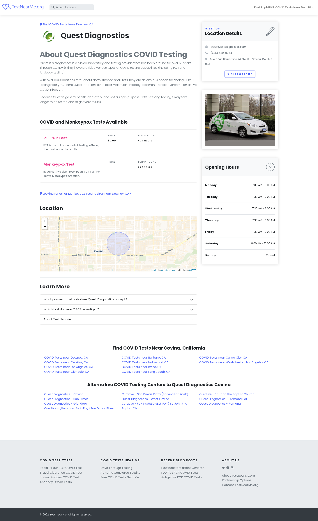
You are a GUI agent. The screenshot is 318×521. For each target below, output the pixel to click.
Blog (311, 7)
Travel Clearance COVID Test (61, 473)
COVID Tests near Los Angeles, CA (68, 367)
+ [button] (45, 221)
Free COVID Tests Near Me (119, 477)
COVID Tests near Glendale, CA (66, 372)
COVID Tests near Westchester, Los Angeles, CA (233, 362)
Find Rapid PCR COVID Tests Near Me (279, 7)
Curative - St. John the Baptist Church (226, 394)
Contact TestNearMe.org (240, 485)
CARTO (192, 270)
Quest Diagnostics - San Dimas (66, 399)
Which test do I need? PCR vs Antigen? (71, 309)
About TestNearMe (57, 319)
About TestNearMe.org (238, 475)
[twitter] (223, 468)
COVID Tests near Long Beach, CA (146, 372)
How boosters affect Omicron (182, 468)
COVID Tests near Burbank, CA (144, 357)
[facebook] (227, 468)
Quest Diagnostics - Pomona (220, 403)
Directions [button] (242, 74)
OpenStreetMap (168, 270)
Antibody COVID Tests (56, 482)
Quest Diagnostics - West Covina (145, 399)
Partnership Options (236, 480)
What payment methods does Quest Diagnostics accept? (85, 299)
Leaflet (154, 270)
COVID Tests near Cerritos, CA (66, 362)
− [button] (45, 226)
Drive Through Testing (116, 468)
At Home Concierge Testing (120, 473)
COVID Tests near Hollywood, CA (145, 362)
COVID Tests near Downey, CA (66, 357)
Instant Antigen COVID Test (60, 477)
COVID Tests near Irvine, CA (142, 367)
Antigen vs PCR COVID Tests (181, 477)
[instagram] (232, 468)
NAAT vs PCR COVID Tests (180, 473)
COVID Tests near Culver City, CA (223, 357)
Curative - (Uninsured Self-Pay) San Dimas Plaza (79, 408)
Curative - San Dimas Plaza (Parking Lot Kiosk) (155, 394)
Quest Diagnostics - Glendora (65, 403)
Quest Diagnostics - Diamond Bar (223, 399)
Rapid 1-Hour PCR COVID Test (61, 468)
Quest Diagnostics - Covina (63, 394)
